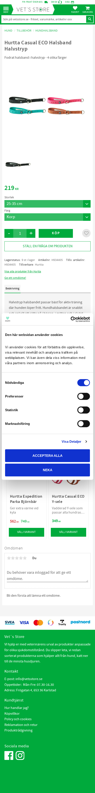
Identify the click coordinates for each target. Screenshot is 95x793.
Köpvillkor (12, 713)
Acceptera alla (47, 455)
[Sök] (90, 19)
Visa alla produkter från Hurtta (22, 271)
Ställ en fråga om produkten (47, 246)
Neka (47, 470)
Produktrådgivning (18, 730)
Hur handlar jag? (16, 708)
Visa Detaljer (71, 441)
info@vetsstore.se (28, 679)
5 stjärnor (25, 558)
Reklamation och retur (21, 725)
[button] (7, 9)
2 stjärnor (13, 558)
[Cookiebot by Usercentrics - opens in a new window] (70, 319)
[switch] (83, 396)
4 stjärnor (21, 558)
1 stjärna (9, 558)
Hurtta (39, 265)
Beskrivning (12, 288)
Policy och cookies (18, 719)
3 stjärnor (17, 558)
